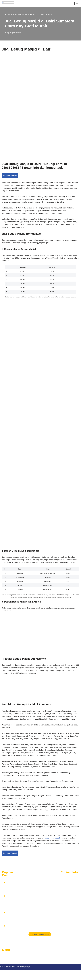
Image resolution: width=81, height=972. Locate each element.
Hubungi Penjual (10, 175)
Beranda (7, 14)
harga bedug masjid (52, 838)
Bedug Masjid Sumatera (13, 33)
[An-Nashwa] (8, 3)
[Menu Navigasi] (76, 3)
